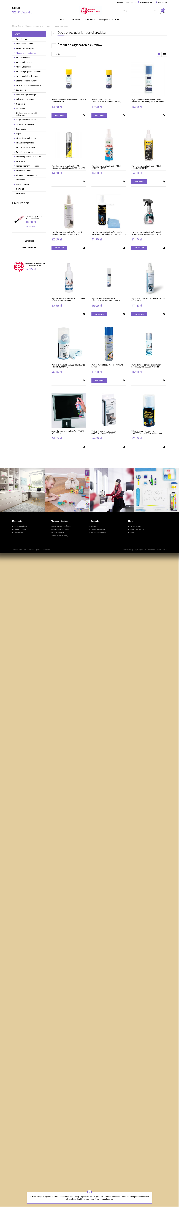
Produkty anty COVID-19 (26, 147)
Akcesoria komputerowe (26, 53)
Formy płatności (58, 533)
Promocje (21, 194)
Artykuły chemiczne (24, 58)
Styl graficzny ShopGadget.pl (133, 549)
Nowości (20, 189)
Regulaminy (95, 526)
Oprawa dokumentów (25, 124)
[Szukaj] (155, 10)
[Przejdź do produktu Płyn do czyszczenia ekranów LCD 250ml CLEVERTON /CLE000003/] (68, 277)
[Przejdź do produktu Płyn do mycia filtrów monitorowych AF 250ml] (108, 344)
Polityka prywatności (98, 533)
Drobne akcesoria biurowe (26, 81)
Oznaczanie (21, 129)
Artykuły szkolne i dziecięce (27, 76)
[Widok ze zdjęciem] (159, 54)
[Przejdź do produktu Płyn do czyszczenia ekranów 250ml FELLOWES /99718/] (148, 145)
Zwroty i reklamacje (98, 529)
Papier (18, 134)
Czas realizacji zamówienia (61, 526)
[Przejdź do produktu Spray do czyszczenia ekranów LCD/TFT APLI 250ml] (68, 410)
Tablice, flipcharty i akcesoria (27, 166)
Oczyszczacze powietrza (26, 120)
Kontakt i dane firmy (136, 529)
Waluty (120, 2)
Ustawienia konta (19, 529)
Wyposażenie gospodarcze (27, 175)
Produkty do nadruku (24, 44)
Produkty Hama (22, 39)
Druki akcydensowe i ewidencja (28, 85)
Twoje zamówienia (20, 526)
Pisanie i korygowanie (25, 143)
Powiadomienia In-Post (60, 529)
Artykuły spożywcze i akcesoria (28, 71)
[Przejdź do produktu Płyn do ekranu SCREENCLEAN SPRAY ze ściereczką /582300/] (68, 344)
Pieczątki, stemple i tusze (26, 138)
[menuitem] (63, 20)
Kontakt (132, 533)
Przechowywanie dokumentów (28, 157)
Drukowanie (21, 90)
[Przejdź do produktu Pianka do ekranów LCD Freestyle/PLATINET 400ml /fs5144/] (108, 79)
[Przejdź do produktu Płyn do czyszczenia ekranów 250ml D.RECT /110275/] (108, 145)
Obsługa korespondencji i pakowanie (26, 114)
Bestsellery (29, 247)
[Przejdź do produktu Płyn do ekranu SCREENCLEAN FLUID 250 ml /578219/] (148, 277)
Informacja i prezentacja (26, 95)
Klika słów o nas (135, 526)
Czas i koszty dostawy (60, 536)
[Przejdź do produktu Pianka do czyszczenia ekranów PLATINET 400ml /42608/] (68, 79)
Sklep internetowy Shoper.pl (157, 549)
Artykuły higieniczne (24, 67)
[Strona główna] (90, 10)
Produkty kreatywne (24, 152)
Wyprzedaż (20, 180)
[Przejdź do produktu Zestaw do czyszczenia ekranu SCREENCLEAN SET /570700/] (108, 410)
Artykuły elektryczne (24, 62)
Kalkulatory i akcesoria (25, 99)
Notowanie (20, 108)
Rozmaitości (21, 161)
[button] (84, 115)
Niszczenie (20, 104)
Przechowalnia (18, 533)
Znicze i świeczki (22, 184)
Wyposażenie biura (23, 171)
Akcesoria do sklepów (25, 48)
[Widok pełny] (164, 54)
